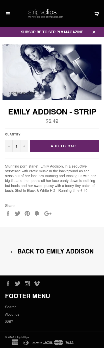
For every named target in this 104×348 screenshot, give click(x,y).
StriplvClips (22, 337)
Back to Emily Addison (55, 251)
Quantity (12, 134)
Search (10, 306)
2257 (9, 321)
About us (12, 314)
